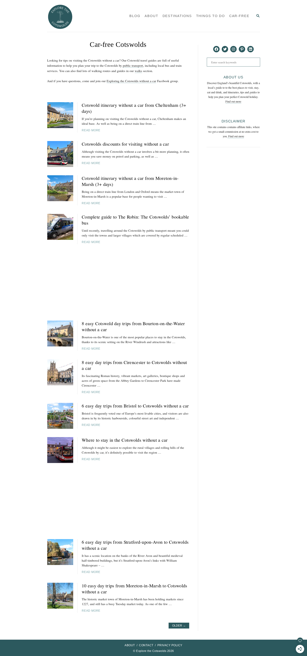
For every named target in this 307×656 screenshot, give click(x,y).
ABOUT (130, 645)
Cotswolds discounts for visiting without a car (125, 144)
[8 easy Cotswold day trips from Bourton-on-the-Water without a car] (60, 333)
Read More (91, 130)
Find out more (233, 101)
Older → (179, 625)
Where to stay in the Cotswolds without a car (125, 440)
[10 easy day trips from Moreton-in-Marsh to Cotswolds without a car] (60, 596)
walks (138, 71)
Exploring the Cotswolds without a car (131, 81)
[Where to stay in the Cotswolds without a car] (60, 450)
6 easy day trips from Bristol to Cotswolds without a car (135, 406)
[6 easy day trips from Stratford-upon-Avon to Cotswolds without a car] (60, 552)
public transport (133, 65)
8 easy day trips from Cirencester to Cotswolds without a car (134, 365)
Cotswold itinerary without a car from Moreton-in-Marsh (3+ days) (130, 181)
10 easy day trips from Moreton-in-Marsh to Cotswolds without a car (134, 589)
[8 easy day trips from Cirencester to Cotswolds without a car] (60, 372)
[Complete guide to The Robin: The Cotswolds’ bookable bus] (60, 227)
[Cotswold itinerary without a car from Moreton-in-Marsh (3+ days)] (60, 188)
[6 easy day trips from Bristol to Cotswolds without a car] (60, 416)
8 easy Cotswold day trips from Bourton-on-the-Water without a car (133, 326)
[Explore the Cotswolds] (80, 16)
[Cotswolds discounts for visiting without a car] (60, 154)
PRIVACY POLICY (169, 645)
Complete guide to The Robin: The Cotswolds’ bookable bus (135, 220)
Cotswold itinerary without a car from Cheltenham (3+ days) (134, 108)
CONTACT (146, 645)
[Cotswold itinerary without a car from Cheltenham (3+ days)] (60, 115)
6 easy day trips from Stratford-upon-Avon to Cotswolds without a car (135, 545)
